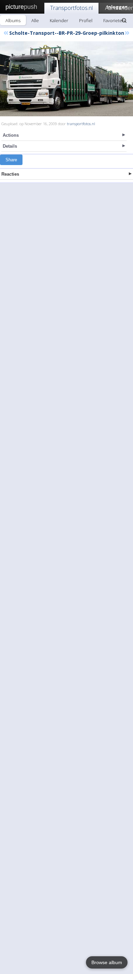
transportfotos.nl (81, 123)
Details (10, 146)
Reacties (10, 174)
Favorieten (114, 20)
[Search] (124, 20)
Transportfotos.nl (71, 8)
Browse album (106, 962)
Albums (12, 20)
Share (11, 159)
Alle (35, 20)
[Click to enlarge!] (66, 78)
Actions (11, 135)
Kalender (59, 20)
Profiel (85, 20)
